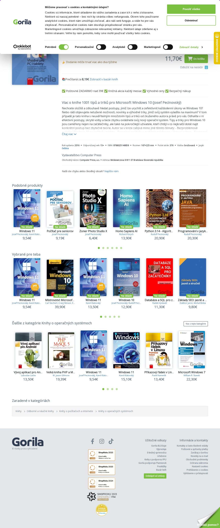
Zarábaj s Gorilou (199, 452)
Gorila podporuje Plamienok (152, 462)
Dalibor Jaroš (186, 303)
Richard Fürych (126, 234)
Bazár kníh (161, 469)
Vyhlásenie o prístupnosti (195, 473)
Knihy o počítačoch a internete (76, 411)
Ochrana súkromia (199, 462)
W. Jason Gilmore (61, 375)
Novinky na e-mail (199, 456)
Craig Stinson (64, 303)
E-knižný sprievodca (156, 452)
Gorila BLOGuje (158, 445)
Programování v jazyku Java (195, 231)
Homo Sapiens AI (127, 231)
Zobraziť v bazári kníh (104, 79)
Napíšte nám (111, 171)
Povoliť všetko (191, 9)
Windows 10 (126, 300)
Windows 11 (27, 231)
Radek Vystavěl (159, 303)
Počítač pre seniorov (60, 231)
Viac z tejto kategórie (196, 323)
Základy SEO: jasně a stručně (196, 300)
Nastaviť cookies (200, 466)
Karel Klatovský (36, 234)
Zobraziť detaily (189, 47)
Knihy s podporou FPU (155, 459)
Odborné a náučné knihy (40, 411)
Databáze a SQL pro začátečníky (165, 300)
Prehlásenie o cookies (197, 469)
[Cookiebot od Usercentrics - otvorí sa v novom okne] (22, 47)
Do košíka (199, 58)
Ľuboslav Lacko (28, 375)
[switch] (101, 47)
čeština (65, 148)
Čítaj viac (68, 134)
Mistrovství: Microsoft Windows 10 (67, 300)
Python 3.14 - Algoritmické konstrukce (169, 231)
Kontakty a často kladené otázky (192, 445)
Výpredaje (161, 449)
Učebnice (161, 456)
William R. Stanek (192, 375)
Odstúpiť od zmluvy (155, 475)
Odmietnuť (191, 20)
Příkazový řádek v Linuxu (160, 372)
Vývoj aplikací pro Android (30, 372)
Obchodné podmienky (197, 459)
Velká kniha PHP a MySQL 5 (64, 372)
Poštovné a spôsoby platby (194, 449)
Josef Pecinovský (20, 234)
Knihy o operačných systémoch (115, 411)
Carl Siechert (51, 303)
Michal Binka (200, 303)
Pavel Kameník (159, 375)
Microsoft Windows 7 (191, 372)
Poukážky (161, 466)
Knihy (18, 411)
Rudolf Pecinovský (159, 234)
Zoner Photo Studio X (93, 231)
